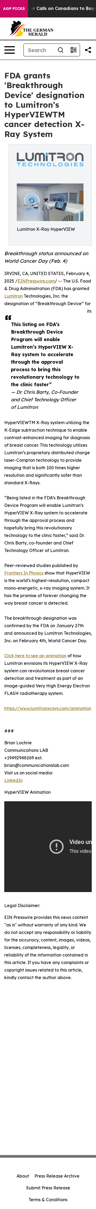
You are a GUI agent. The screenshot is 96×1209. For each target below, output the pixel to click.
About (23, 1176)
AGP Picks (14, 8)
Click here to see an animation (35, 655)
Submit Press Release (48, 1187)
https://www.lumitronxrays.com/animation (47, 708)
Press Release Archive (56, 1176)
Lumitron (13, 296)
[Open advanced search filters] (73, 50)
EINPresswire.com (36, 281)
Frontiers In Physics (23, 573)
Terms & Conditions (48, 1199)
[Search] (60, 50)
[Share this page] (88, 50)
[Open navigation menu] (9, 50)
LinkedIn (13, 780)
